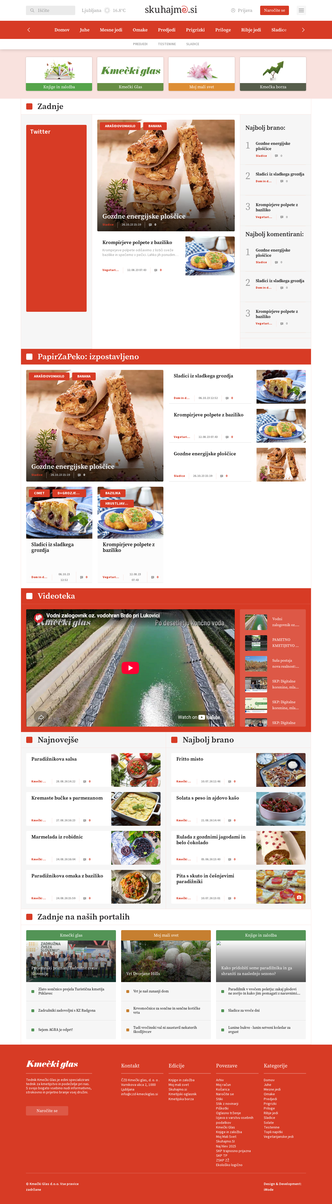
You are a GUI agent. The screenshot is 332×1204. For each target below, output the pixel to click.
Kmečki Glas (225, 1127)
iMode (268, 1189)
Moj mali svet (179, 1084)
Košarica (223, 1089)
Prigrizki (195, 30)
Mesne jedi (111, 30)
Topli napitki (273, 1132)
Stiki (219, 1099)
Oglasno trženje (228, 1113)
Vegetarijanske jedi (279, 1136)
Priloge (223, 30)
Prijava (245, 10)
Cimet (39, 493)
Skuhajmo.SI (225, 1141)
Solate (269, 1122)
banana (155, 126)
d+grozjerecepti (72, 493)
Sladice (279, 30)
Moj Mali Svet (226, 1136)
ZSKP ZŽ (222, 1160)
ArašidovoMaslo (120, 126)
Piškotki (222, 1108)
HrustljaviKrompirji (119, 503)
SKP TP (221, 1155)
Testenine (167, 44)
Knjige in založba (182, 1080)
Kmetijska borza (181, 1099)
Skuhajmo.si (178, 1089)
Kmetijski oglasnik (183, 1094)
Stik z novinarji (227, 1103)
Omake (140, 30)
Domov (62, 30)
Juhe (84, 30)
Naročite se (274, 10)
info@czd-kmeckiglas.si (139, 1094)
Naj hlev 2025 (226, 1146)
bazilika (112, 493)
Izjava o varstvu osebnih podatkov (234, 1120)
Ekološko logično (229, 1165)
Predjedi (167, 30)
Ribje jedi (251, 30)
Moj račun (223, 1084)
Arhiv (220, 1080)
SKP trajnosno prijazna (233, 1151)
